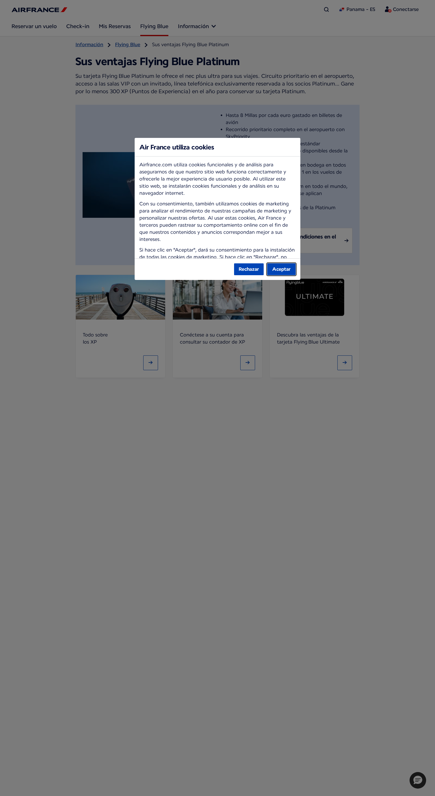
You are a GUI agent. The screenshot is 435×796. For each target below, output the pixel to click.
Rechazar (249, 269)
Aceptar (281, 269)
